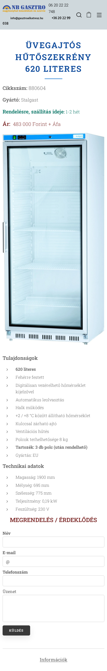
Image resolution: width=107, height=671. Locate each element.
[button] (78, 14)
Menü (99, 15)
